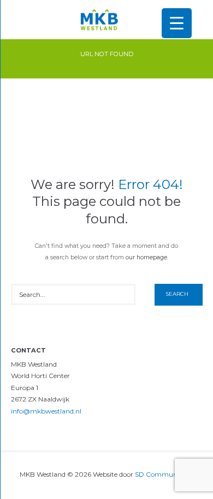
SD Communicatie (164, 474)
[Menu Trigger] (177, 23)
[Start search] (179, 295)
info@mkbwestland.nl (46, 411)
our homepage (146, 257)
